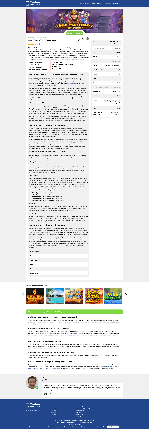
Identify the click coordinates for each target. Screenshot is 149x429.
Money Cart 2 (79, 416)
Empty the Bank (114, 366)
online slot (96, 385)
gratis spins (74, 157)
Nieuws (53, 407)
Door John (82, 38)
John (44, 380)
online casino (68, 385)
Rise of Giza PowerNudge (53, 368)
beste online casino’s (77, 333)
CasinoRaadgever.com (97, 364)
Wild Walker (79, 412)
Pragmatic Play (62, 78)
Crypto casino (55, 409)
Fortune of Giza (105, 366)
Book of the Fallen (33, 368)
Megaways (72, 83)
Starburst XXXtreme (81, 407)
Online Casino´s (84, 3)
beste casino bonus (77, 389)
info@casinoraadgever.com (35, 410)
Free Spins (107, 3)
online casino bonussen (67, 335)
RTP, (67, 108)
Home (29, 37)
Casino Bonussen (96, 3)
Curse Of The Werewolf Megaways (85, 409)
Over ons (53, 414)
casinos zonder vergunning (58, 389)
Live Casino (54, 412)
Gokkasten (116, 3)
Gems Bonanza (80, 410)
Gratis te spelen (73, 33)
